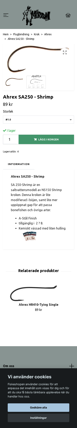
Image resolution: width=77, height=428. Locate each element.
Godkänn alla (38, 407)
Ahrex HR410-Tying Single (38, 304)
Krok (36, 34)
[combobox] (38, 120)
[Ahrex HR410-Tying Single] (38, 293)
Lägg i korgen (48, 139)
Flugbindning (21, 34)
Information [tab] (19, 164)
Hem (5, 34)
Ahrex (48, 34)
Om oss (8, 366)
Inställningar (38, 417)
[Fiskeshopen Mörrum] (36, 15)
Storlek (8, 111)
